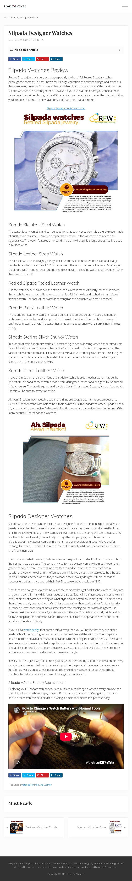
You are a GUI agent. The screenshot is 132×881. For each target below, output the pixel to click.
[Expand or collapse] (120, 50)
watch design (32, 630)
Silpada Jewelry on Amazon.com (66, 108)
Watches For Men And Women (36, 784)
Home (7, 17)
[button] (125, 6)
